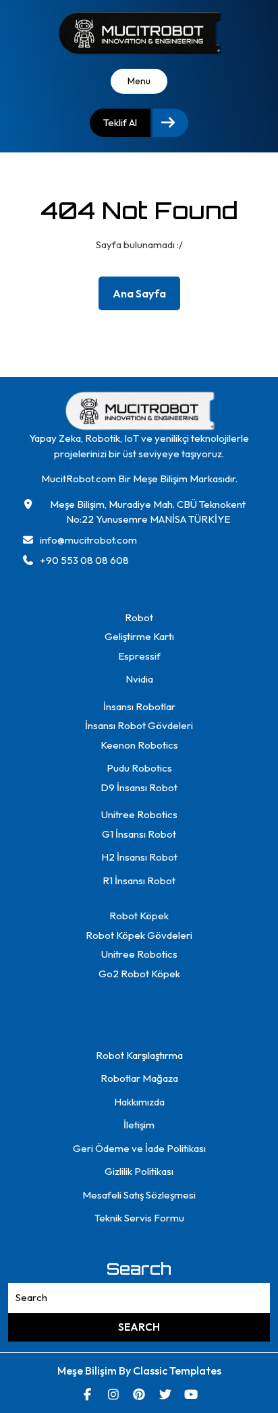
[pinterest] (139, 1394)
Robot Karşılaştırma (139, 1055)
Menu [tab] (139, 81)
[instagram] (113, 1394)
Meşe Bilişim (88, 1370)
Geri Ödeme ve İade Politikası (139, 1148)
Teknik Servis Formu (139, 1217)
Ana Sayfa (145, 296)
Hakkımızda (139, 1101)
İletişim (139, 1124)
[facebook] (87, 1394)
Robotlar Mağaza (139, 1078)
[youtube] (191, 1394)
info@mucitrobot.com (88, 540)
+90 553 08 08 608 (84, 560)
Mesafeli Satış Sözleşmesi (139, 1194)
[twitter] (165, 1394)
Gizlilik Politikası (139, 1171)
